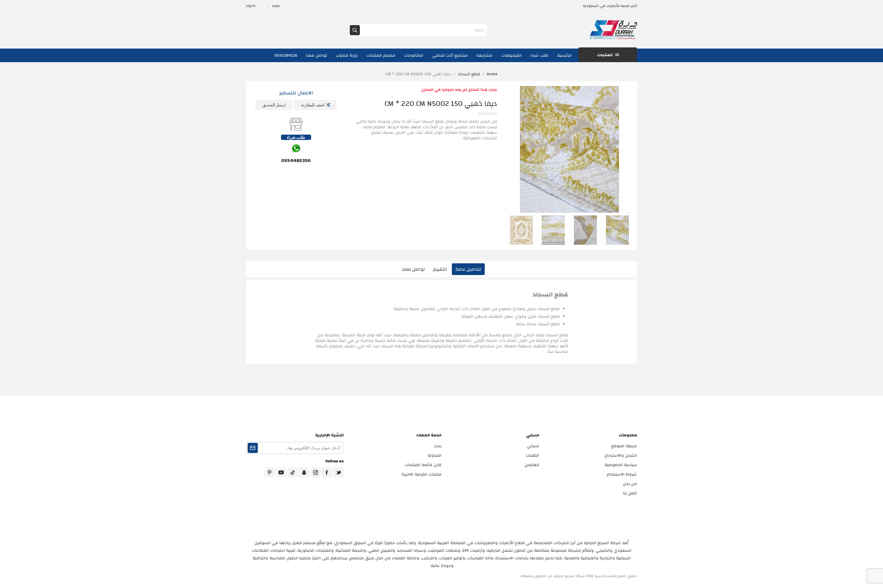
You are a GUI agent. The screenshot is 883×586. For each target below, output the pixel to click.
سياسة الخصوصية (621, 465)
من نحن (630, 483)
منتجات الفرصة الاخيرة (421, 474)
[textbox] (423, 30)
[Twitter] (338, 472)
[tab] (468, 269)
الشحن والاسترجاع (621, 455)
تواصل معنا (413, 269)
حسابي (533, 446)
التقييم (440, 269)
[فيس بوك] (327, 472)
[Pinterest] (269, 472)
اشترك (253, 448)
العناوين (532, 465)
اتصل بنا (630, 493)
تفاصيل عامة (468, 269)
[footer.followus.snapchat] (304, 472)
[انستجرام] (315, 472)
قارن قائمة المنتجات (423, 465)
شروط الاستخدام (622, 474)
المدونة (434, 455)
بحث (355, 30)
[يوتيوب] (281, 472)
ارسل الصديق (274, 104)
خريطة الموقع (624, 446)
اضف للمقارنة (312, 104)
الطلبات (532, 455)
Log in (250, 5)
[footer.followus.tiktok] (292, 472)
